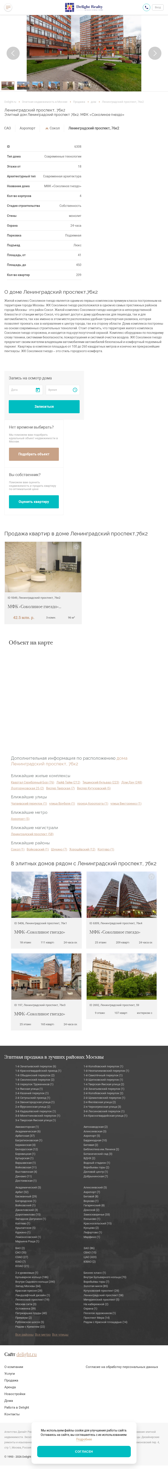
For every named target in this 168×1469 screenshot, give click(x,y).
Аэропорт (27, 128)
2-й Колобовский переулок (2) (103, 1093)
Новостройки (14, 1394)
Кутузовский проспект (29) (101, 1290)
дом (93, 101)
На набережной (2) (96, 1304)
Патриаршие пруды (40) (31, 1313)
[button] (13, 53)
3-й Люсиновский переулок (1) (104, 1111)
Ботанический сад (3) (98, 1153)
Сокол (55, 128)
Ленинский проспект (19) (32, 1299)
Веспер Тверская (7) (60, 788)
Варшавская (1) (25, 1162)
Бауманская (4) (25, 1145)
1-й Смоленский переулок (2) (34, 1079)
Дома (8, 1401)
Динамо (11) (23, 1176)
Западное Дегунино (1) (30, 1218)
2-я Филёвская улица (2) (100, 1102)
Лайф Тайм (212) (68, 782)
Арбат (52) (22, 1192)
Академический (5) (28, 1187)
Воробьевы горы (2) (96, 1167)
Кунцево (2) (91, 1227)
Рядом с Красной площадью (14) (106, 1322)
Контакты (12, 1414)
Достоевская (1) (26, 1180)
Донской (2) (92, 1210)
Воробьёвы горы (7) (96, 1281)
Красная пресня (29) (28, 1290)
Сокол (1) (17, 849)
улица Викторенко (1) (126, 803)
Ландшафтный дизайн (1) (32, 1295)
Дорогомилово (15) (28, 1214)
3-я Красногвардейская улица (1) (106, 1115)
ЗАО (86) (89, 1248)
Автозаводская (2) (96, 1126)
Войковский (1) (38, 849)
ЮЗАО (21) (22, 1266)
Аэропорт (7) (92, 1192)
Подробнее (84, 1439)
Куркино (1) (23, 1232)
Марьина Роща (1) (27, 1241)
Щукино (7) (59, 849)
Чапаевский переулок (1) (29, 803)
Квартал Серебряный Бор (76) (32, 782)
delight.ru (26, 1354)
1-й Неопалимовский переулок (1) (106, 1070)
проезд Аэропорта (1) (92, 803)
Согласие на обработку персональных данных (122, 1367)
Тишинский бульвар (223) (100, 782)
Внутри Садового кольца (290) (35, 1281)
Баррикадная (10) (95, 1140)
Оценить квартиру (34, 502)
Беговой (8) (91, 1196)
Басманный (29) (26, 1196)
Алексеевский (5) (95, 1187)
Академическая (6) (28, 1131)
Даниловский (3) (26, 1210)
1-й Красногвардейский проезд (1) (38, 1070)
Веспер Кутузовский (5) (94, 788)
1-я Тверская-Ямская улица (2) (104, 1084)
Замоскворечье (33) (97, 1214)
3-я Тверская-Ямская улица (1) (35, 1120)
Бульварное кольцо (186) (32, 1277)
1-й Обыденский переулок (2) (35, 1075)
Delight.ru (10, 101)
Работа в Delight (16, 1407)
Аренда (10, 1387)
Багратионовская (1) (28, 1140)
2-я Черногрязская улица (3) (102, 1106)
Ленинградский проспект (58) (32, 834)
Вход (158, 7)
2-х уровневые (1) (26, 1272)
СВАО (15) (90, 1252)
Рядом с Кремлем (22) (30, 1326)
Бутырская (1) (24, 1158)
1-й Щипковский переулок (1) (103, 1079)
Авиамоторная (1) (27, 1126)
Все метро (43, 1335)
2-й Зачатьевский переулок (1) (104, 1088)
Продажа (79, 101)
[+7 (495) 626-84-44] (146, 7)
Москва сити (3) (26, 1304)
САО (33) (20, 1252)
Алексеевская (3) (95, 1131)
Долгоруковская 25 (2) (27, 788)
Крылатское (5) (25, 1227)
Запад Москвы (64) (28, 1286)
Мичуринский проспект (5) (101, 1299)
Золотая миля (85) (96, 1286)
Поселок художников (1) (100, 1313)
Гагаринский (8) (94, 1205)
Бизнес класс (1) (95, 1272)
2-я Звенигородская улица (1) (35, 1102)
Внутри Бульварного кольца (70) (105, 1277)
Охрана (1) (90, 1308)
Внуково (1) (91, 1201)
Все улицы (60, 1335)
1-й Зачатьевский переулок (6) (35, 1066)
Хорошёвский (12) (82, 849)
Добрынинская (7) (96, 1176)
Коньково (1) (92, 1218)
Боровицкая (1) (25, 1153)
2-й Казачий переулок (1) (32, 1093)
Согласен (84, 1451)
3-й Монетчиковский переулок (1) (37, 1115)
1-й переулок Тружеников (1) (34, 1084)
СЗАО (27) (21, 1257)
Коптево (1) (106, 849)
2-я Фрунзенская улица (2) (33, 1106)
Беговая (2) (91, 1145)
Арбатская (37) (25, 1135)
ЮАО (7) (20, 1261)
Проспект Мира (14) (97, 1317)
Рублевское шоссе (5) (29, 1322)
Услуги (9, 1374)
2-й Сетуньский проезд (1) (32, 1097)
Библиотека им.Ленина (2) (101, 1149)
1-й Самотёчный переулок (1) (103, 1075)
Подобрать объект (33, 454)
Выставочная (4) (26, 1171)
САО (7, 128)
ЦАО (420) (90, 1257)
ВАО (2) (20, 1248)
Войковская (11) (26, 1167)
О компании (13, 1367)
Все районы (24, 1335)
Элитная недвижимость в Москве (44, 101)
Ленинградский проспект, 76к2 (93, 128)
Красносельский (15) (98, 1223)
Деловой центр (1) (96, 1171)
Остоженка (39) (25, 1308)
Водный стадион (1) (97, 1162)
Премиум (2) (23, 1317)
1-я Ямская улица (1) (29, 1088)
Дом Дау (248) (131, 782)
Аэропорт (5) (20, 819)
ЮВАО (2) (90, 1261)
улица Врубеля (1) (62, 803)
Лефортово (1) (93, 1232)
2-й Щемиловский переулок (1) (104, 1097)
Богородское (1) (25, 1201)
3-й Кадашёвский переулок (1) (35, 1111)
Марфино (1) (92, 1237)
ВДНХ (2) (89, 1158)
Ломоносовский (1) (28, 1237)
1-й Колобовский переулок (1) (103, 1066)
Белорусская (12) (26, 1149)
